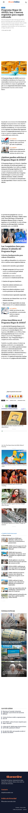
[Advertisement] (14, 46)
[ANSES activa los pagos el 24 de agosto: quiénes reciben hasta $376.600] (4, 547)
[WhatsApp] (6, 406)
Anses (7, 400)
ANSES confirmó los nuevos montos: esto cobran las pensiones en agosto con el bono (16, 575)
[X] (12, 406)
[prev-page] (2, 601)
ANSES (3, 7)
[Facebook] (9, 406)
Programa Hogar (21, 400)
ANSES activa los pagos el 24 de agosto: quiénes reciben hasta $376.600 (17, 547)
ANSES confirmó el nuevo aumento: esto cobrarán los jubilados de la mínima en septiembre (16, 583)
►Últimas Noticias (6, 535)
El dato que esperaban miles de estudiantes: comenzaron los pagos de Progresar (17, 589)
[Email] (15, 406)
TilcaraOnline (14, 776)
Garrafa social (13, 400)
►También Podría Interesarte (9, 533)
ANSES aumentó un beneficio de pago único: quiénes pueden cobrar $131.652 (17, 596)
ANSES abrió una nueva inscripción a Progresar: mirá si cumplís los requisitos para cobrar (17, 555)
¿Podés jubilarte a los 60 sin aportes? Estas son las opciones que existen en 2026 (17, 561)
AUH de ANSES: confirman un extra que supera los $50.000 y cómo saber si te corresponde (17, 568)
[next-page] (4, 601)
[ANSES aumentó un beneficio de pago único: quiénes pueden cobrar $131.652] (4, 596)
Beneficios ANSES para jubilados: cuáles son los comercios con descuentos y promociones (16, 541)
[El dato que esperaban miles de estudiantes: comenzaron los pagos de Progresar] (4, 589)
